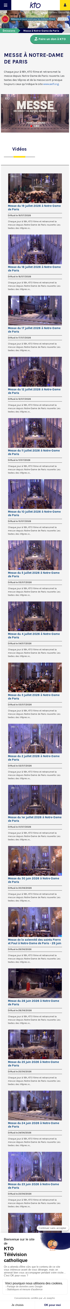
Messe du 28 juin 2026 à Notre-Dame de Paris (33, 1002)
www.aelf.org (51, 84)
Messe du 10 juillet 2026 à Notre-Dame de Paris (34, 513)
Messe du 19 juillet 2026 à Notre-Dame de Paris (34, 207)
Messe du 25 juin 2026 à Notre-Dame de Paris (33, 1063)
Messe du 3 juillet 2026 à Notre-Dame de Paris (34, 696)
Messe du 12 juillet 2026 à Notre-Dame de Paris (34, 391)
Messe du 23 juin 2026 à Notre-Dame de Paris (33, 1185)
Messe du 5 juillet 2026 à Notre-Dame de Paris (34, 574)
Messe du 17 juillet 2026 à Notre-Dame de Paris (34, 329)
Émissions (9, 30)
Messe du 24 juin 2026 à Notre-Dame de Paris (33, 1124)
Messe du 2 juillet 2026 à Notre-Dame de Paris (34, 757)
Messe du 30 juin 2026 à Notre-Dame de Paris (33, 880)
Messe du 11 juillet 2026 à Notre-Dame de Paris (34, 452)
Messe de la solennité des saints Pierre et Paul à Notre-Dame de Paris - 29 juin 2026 (34, 941)
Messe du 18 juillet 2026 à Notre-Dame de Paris (34, 268)
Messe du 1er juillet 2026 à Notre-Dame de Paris (34, 819)
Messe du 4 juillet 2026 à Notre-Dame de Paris (34, 635)
